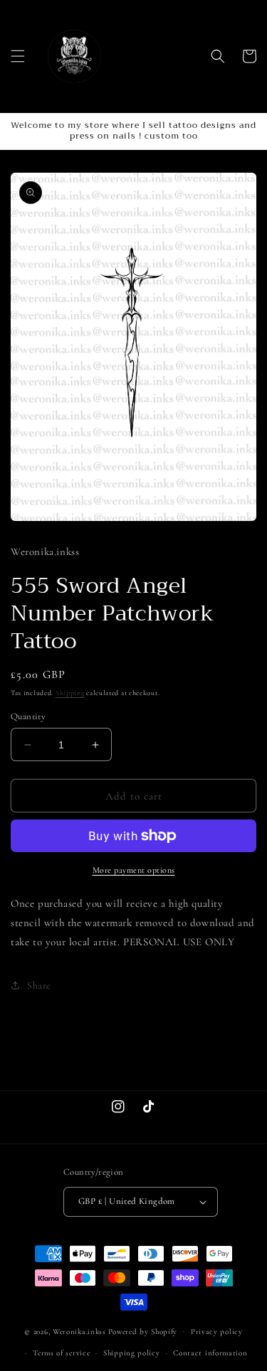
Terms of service (61, 1352)
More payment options (134, 870)
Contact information (210, 1352)
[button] (17, 56)
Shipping (70, 693)
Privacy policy (217, 1331)
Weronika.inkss (79, 1330)
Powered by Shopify (143, 1330)
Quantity (28, 716)
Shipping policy (131, 1352)
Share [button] (39, 985)
